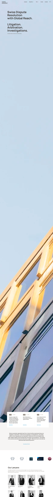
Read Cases (39, 424)
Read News (11, 424)
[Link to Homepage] (5, 2)
